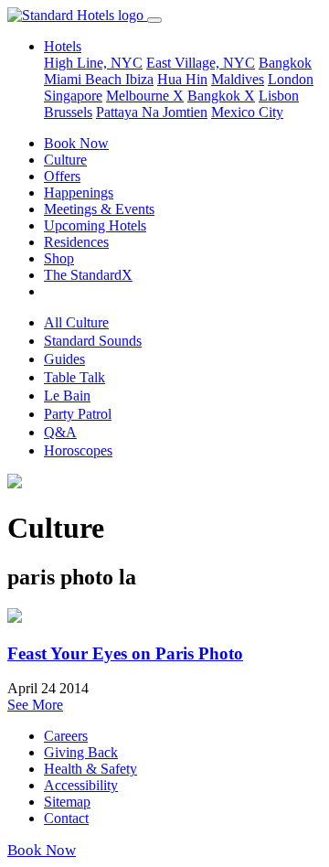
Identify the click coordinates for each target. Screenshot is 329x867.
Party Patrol (77, 414)
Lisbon (279, 95)
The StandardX (88, 275)
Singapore (73, 95)
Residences (76, 242)
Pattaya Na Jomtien (151, 112)
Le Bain (67, 395)
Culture (65, 159)
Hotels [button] (62, 46)
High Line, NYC (93, 62)
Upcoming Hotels (95, 225)
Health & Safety (90, 768)
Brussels (68, 112)
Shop (59, 258)
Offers (62, 176)
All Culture (76, 322)
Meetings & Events (99, 209)
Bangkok (285, 62)
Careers (66, 736)
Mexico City (247, 112)
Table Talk (74, 377)
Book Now (76, 143)
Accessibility (81, 785)
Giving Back (81, 752)
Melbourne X (145, 95)
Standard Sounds (93, 340)
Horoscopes (78, 450)
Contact (66, 818)
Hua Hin (182, 79)
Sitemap (67, 801)
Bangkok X (221, 95)
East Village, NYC (200, 62)
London (290, 79)
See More (35, 704)
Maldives (237, 79)
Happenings (78, 192)
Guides (64, 359)
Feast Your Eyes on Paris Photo (125, 653)
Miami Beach (84, 79)
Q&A (60, 432)
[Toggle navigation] (154, 20)
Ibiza (139, 79)
